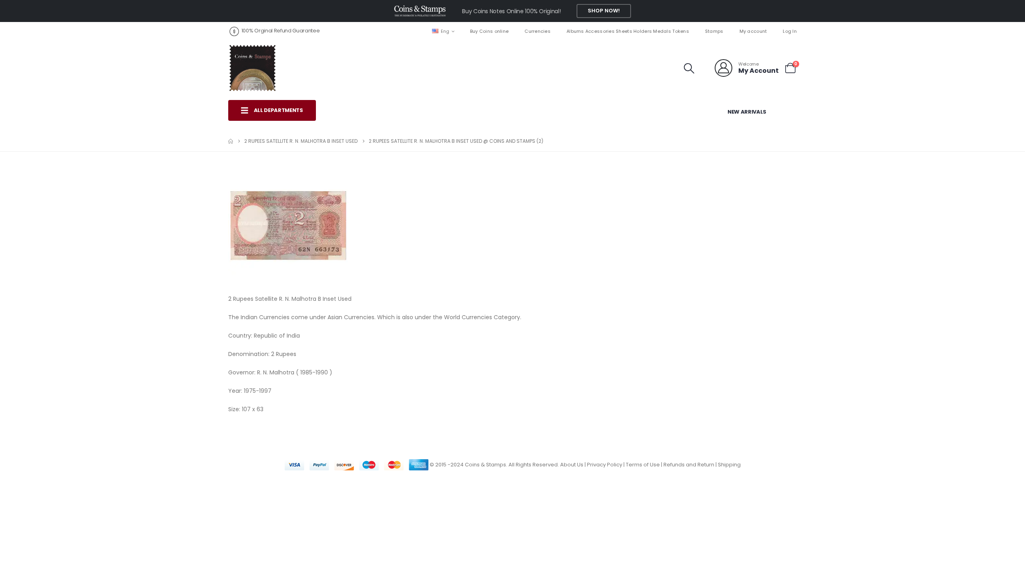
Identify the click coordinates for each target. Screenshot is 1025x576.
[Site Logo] (252, 68)
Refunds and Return (688, 464)
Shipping (729, 464)
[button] (689, 68)
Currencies (538, 31)
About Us (571, 464)
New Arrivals (747, 112)
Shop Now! (604, 10)
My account (753, 31)
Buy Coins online (489, 31)
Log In (790, 31)
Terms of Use (643, 464)
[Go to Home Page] (230, 141)
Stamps (714, 31)
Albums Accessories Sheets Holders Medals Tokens (628, 31)
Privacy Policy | (606, 464)
